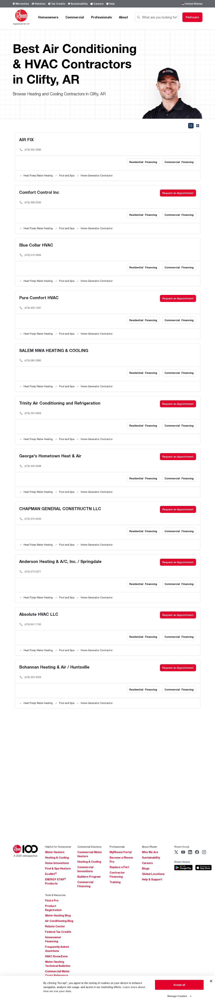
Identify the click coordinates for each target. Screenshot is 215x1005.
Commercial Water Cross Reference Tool (57, 975)
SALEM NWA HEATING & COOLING (53, 350)
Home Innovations (57, 863)
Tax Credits (58, 3)
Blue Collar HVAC (36, 244)
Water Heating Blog (58, 915)
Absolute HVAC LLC (38, 614)
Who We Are (150, 852)
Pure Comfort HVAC (39, 297)
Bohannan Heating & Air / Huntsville (54, 666)
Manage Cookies (177, 995)
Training (115, 882)
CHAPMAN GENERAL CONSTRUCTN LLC (60, 508)
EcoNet (51, 874)
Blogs (145, 868)
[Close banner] (211, 981)
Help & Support (152, 879)
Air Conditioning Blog (59, 921)
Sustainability (79, 3)
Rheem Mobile (182, 861)
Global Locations (153, 874)
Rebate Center (55, 926)
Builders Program (89, 876)
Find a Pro (51, 900)
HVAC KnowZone (56, 956)
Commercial (74, 17)
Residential (143, 162)
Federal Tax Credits (58, 931)
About (123, 17)
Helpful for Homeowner (58, 846)
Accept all (179, 984)
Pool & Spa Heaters (58, 868)
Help (112, 3)
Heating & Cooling (57, 857)
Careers (99, 3)
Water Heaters (54, 852)
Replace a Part (119, 867)
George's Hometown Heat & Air (50, 455)
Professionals (101, 17)
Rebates (40, 3)
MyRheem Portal (121, 852)
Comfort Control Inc (39, 192)
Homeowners (48, 17)
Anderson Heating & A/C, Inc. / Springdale (60, 561)
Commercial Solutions (89, 846)
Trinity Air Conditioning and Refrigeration (59, 403)
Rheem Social (181, 846)
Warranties (22, 3)
